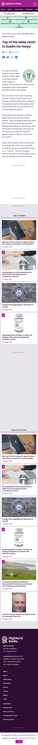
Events (5, 687)
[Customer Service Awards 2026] (26, 18)
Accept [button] (19, 742)
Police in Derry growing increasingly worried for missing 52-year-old (18, 615)
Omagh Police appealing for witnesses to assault (17, 306)
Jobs (5, 699)
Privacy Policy (8, 719)
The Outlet (19, 27)
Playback (29, 9)
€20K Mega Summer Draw (10, 23)
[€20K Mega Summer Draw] (10, 22)
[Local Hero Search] (7, 18)
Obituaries (19, 9)
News (3, 9)
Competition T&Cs (10, 716)
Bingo (5, 695)
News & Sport (11, 34)
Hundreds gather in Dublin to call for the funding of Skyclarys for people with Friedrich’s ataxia (17, 337)
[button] (3, 57)
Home (4, 34)
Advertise (7, 704)
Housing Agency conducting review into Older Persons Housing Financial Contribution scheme (17, 274)
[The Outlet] (19, 25)
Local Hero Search (7, 19)
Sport (10, 9)
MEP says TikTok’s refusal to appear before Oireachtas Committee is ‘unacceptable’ (18, 243)
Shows (5, 691)
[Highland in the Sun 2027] (28, 22)
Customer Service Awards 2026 (26, 19)
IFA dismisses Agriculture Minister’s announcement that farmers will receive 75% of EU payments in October (17, 584)
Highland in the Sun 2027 (28, 23)
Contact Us (7, 708)
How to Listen (8, 712)
